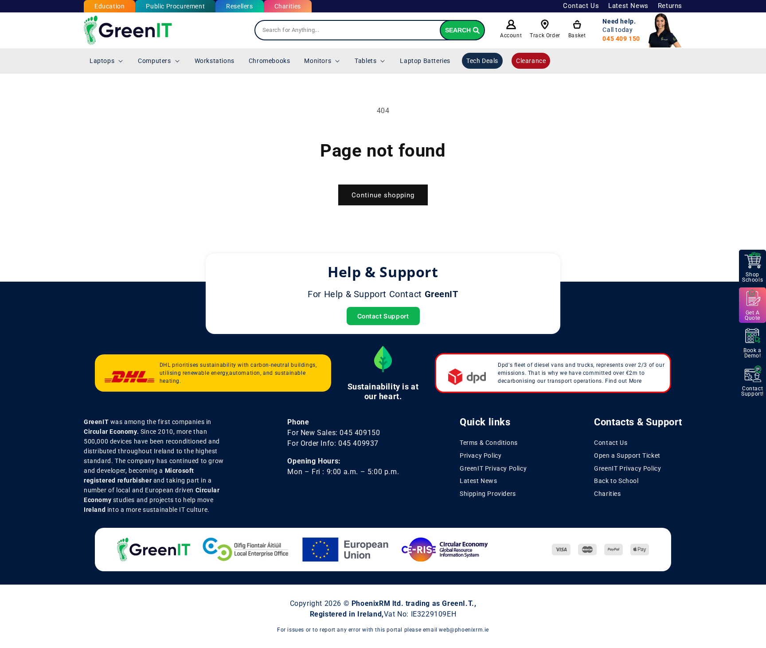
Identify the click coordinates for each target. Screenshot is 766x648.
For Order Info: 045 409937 (333, 443)
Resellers (239, 6)
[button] (106, 60)
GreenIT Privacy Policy (493, 468)
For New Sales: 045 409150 (333, 432)
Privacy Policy (480, 455)
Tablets (365, 60)
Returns (670, 6)
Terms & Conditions (489, 442)
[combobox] (370, 30)
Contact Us (581, 6)
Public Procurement (175, 6)
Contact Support (383, 316)
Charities (287, 6)
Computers (154, 60)
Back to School (616, 480)
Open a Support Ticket (627, 455)
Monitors (317, 60)
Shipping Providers (488, 493)
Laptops (102, 60)
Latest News (628, 6)
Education (109, 6)
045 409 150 (621, 38)
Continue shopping (383, 195)
